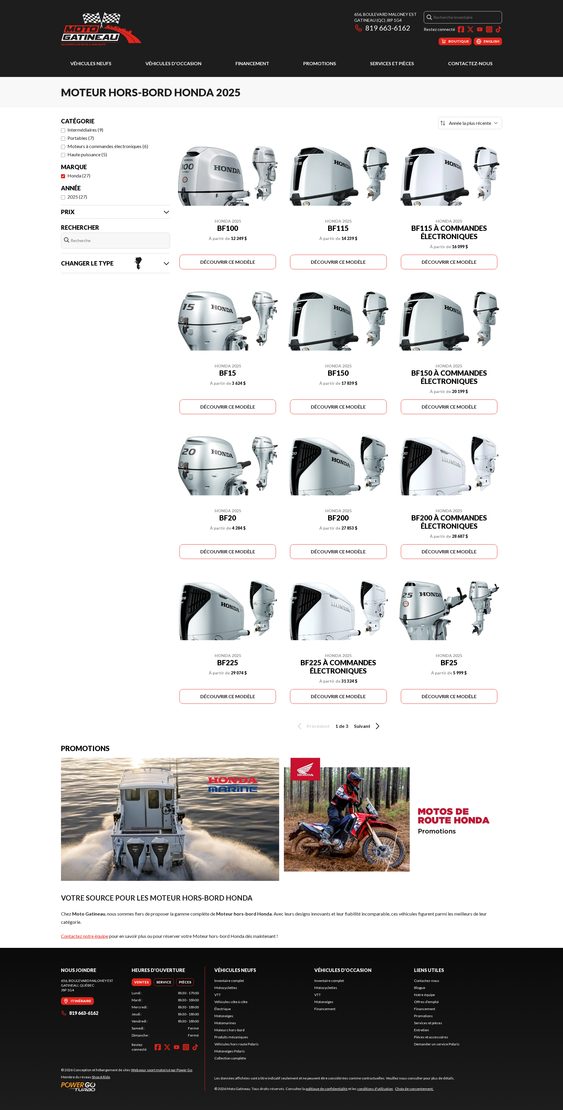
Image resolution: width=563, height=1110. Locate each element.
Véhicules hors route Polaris (236, 1044)
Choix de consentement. (414, 1089)
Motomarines (225, 1023)
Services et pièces (392, 63)
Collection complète (230, 1058)
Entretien (421, 1030)
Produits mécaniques (231, 1037)
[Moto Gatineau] (101, 28)
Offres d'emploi (426, 1002)
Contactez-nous (470, 63)
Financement (252, 63)
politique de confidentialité (326, 1089)
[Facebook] (460, 29)
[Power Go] (127, 1086)
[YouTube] (479, 29)
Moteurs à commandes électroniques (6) (107, 146)
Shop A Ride (101, 1077)
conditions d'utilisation (375, 1089)
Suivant (362, 726)
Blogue (419, 987)
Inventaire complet (229, 980)
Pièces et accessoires (431, 1037)
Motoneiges (223, 1016)
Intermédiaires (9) (85, 129)
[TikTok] (498, 29)
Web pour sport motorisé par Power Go (161, 1070)
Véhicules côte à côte (230, 1002)
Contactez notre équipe (84, 936)
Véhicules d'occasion (173, 63)
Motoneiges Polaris (229, 1051)
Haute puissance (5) (87, 154)
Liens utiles (429, 970)
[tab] (141, 982)
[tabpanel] (165, 1014)
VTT (217, 995)
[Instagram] (489, 29)
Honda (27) (78, 175)
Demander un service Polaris (436, 1044)
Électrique (222, 1009)
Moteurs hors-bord (229, 1030)
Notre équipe (424, 995)
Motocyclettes (225, 987)
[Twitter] (470, 29)
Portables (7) (80, 138)
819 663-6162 (387, 27)
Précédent (318, 726)
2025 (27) (77, 196)
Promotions (319, 63)
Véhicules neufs (90, 63)
